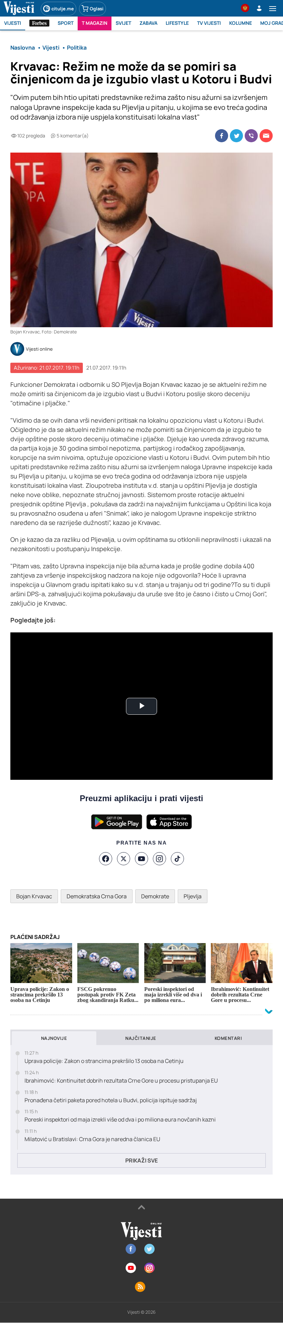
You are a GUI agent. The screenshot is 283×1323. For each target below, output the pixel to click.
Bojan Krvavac (34, 896)
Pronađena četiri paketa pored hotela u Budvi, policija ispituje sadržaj (111, 1100)
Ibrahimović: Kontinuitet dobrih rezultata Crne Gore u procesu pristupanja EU (121, 1080)
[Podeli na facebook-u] (221, 135)
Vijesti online (39, 349)
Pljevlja (193, 896)
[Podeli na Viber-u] (251, 135)
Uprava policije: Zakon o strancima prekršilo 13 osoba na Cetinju (104, 1061)
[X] (123, 858)
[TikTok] (177, 858)
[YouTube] (141, 858)
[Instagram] (159, 858)
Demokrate (155, 896)
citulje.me (62, 9)
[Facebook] (105, 858)
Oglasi (97, 9)
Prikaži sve (141, 1160)
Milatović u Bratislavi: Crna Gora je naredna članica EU (92, 1139)
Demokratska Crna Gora (97, 896)
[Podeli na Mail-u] (266, 135)
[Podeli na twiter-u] (236, 135)
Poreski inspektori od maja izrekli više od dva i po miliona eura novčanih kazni (120, 1119)
